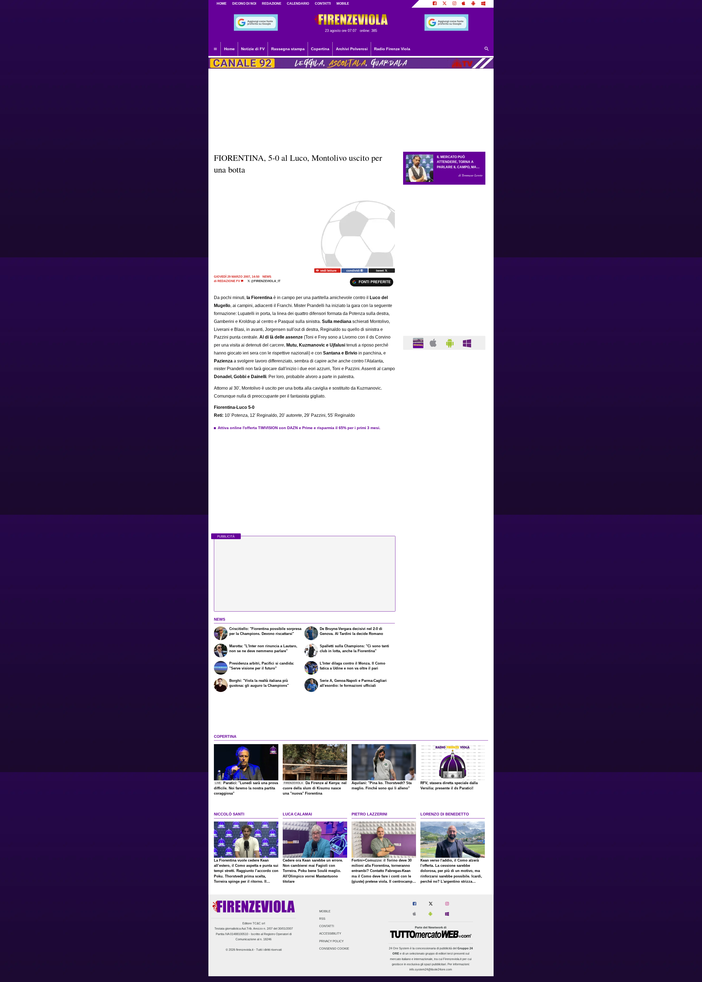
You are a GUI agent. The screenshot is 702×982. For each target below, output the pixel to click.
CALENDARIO (298, 3)
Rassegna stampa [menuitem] (288, 49)
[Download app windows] (483, 4)
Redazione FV (228, 281)
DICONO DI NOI (244, 3)
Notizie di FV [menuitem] (253, 49)
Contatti (326, 926)
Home (222, 3)
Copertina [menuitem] (320, 49)
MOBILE (342, 3)
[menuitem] (215, 49)
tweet (380, 270)
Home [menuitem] (229, 49)
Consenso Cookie (334, 948)
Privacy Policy (331, 941)
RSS (322, 918)
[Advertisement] (444, 567)
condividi (353, 270)
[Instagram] (454, 4)
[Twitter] (444, 4)
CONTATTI (323, 3)
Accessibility (330, 933)
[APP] (419, 343)
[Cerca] (487, 49)
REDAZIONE (271, 3)
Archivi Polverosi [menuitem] (352, 49)
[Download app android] (473, 4)
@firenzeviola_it (265, 281)
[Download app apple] (463, 4)
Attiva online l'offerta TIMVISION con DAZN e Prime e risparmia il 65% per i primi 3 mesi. (299, 428)
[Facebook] (434, 4)
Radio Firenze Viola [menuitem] (392, 49)
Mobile (324, 911)
